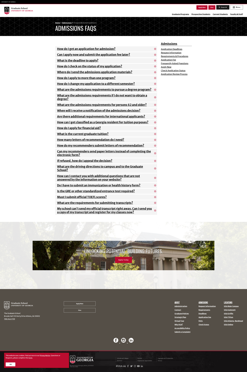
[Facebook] (116, 341)
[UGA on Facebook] (128, 366)
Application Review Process (174, 74)
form (30, 358)
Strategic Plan (180, 317)
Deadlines (203, 314)
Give (211, 7)
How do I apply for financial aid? (79, 128)
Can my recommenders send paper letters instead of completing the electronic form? (104, 153)
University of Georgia (84, 359)
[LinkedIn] (131, 341)
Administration (181, 306)
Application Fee (168, 60)
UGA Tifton (228, 317)
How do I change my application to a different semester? (96, 84)
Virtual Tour (179, 321)
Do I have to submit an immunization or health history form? (98, 185)
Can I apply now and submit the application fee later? (93, 54)
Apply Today (123, 260)
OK (10, 364)
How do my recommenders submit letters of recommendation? (100, 145)
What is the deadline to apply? (77, 60)
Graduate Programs (180, 14)
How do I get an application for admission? (86, 49)
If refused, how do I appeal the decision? (84, 161)
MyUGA (139, 358)
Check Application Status (173, 70)
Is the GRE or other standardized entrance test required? (96, 191)
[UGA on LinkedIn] (141, 366)
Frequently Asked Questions (174, 63)
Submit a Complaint (182, 332)
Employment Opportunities (144, 360)
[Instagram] (124, 341)
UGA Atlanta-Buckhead (233, 321)
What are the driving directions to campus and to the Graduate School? (100, 168)
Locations (228, 302)
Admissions (67, 23)
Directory (119, 360)
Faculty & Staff (236, 14)
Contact (178, 310)
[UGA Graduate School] (38, 10)
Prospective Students (201, 14)
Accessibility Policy (182, 328)
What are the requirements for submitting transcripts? (95, 203)
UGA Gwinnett (230, 310)
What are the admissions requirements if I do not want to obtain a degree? (102, 97)
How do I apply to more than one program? (86, 78)
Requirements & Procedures (174, 56)
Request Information (171, 52)
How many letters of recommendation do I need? (90, 140)
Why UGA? (179, 325)
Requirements (204, 310)
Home (57, 23)
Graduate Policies (182, 314)
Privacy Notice (45, 355)
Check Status (204, 325)
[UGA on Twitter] (131, 366)
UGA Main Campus (231, 306)
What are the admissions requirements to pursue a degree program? (104, 89)
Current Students (220, 14)
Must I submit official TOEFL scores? (82, 197)
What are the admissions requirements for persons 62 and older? (102, 105)
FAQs (201, 321)
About (177, 302)
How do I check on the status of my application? (89, 66)
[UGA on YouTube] (138, 366)
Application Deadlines (171, 49)
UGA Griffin (228, 314)
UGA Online (228, 325)
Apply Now (202, 7)
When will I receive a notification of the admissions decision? (98, 110)
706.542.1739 (9, 319)
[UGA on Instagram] (135, 366)
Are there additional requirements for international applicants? (101, 116)
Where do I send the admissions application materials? (94, 72)
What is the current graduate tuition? (83, 134)
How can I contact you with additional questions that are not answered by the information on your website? (98, 177)
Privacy (160, 360)
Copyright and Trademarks (165, 358)
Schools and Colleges (122, 358)
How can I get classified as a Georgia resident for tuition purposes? (102, 122)
